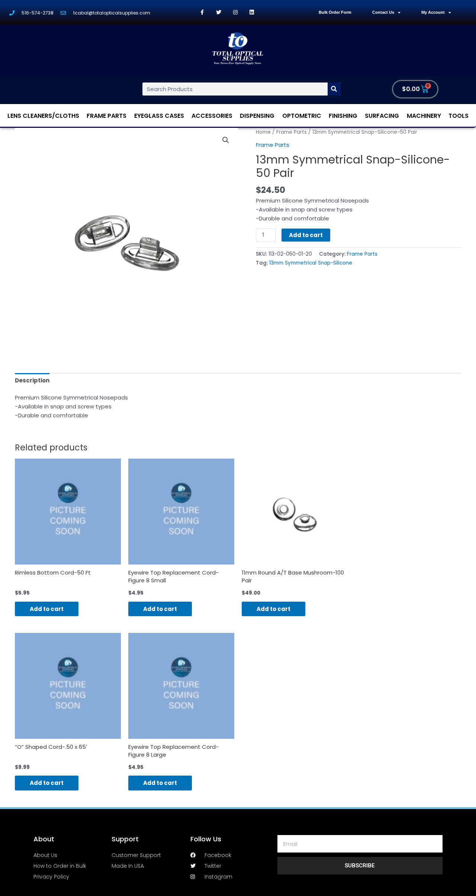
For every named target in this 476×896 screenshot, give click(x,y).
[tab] (32, 380)
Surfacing (382, 115)
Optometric (301, 115)
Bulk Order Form (335, 12)
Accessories (212, 115)
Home (263, 132)
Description (32, 380)
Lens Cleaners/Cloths (43, 115)
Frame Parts (106, 115)
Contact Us (383, 12)
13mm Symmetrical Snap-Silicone (310, 262)
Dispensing (257, 115)
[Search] (334, 89)
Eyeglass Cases (159, 115)
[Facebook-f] (202, 12)
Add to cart (306, 235)
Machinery (424, 115)
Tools (458, 115)
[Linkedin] (252, 12)
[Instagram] (235, 12)
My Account (433, 12)
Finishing (343, 115)
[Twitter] (218, 12)
